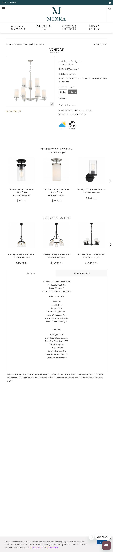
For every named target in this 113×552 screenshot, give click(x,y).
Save (10, 59)
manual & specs (82, 273)
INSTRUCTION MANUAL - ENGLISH (76, 110)
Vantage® (29, 44)
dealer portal (10, 2)
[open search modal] (109, 8)
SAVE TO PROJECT (13, 111)
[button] (110, 539)
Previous (96, 44)
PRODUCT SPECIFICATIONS (73, 114)
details (31, 273)
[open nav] (3, 8)
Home (8, 44)
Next (105, 44)
